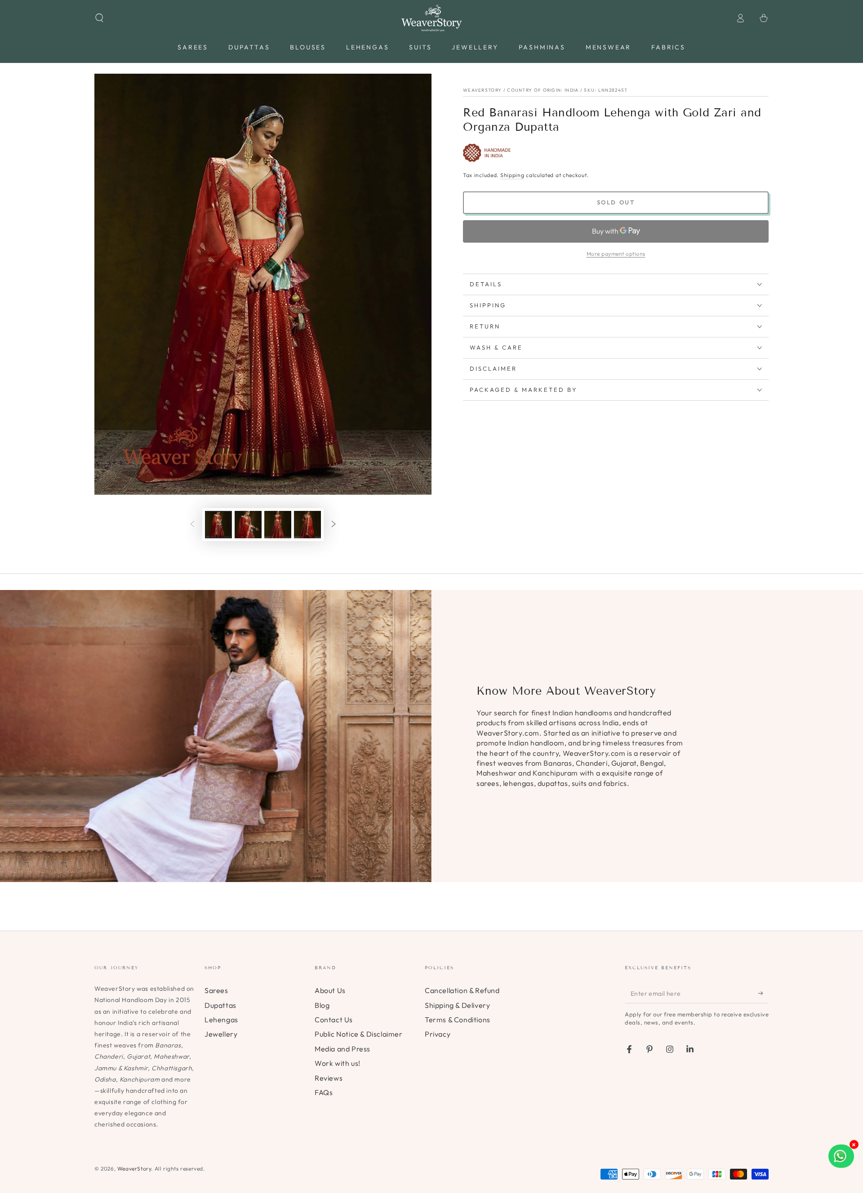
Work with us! (337, 1063)
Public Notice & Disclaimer (359, 1033)
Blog (322, 1005)
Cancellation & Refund (462, 990)
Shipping (512, 175)
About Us (330, 990)
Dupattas (220, 1005)
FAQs (324, 1092)
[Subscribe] (763, 993)
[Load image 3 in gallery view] (277, 524)
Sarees (216, 990)
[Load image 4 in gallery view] (307, 524)
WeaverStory (134, 1168)
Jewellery (221, 1033)
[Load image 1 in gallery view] (218, 524)
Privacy (437, 1033)
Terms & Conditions (457, 1019)
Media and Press (342, 1048)
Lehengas (221, 1019)
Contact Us (334, 1019)
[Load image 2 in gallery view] (248, 524)
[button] (99, 18)
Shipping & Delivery (457, 1005)
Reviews (329, 1077)
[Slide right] (333, 525)
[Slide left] (192, 525)
